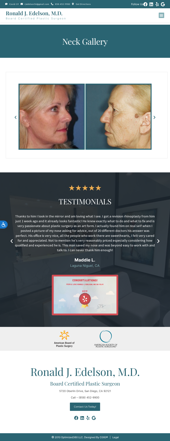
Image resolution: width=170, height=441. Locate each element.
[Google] (163, 4)
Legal (115, 437)
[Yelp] (157, 4)
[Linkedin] (151, 4)
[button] (161, 15)
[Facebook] (145, 4)
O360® (104, 437)
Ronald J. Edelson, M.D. (34, 13)
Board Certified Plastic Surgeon (36, 18)
